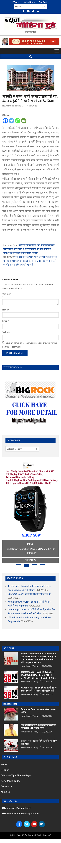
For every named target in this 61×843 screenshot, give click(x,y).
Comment (6, 295)
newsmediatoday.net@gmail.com (22, 813)
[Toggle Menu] (56, 50)
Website (6, 332)
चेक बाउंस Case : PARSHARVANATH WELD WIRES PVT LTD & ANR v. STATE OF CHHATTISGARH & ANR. (38, 675)
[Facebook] (5, 120)
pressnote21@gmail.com (18, 808)
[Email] (23, 120)
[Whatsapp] (17, 120)
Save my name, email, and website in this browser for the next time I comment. (29, 345)
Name (5, 310)
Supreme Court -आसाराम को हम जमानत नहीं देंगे (29, 594)
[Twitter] (11, 120)
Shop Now (30, 560)
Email (5, 321)
